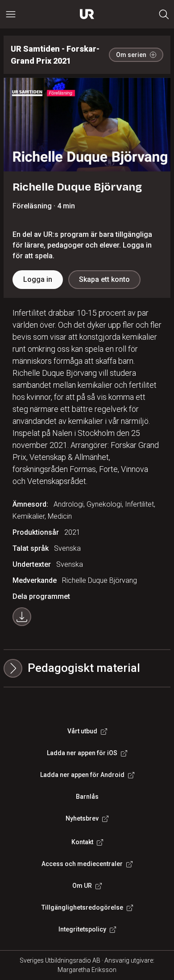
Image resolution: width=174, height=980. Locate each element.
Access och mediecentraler (82, 863)
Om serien (131, 54)
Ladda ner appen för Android (82, 774)
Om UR (82, 885)
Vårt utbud (82, 731)
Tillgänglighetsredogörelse (82, 907)
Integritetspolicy (82, 929)
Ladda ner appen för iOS (82, 752)
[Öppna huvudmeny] (10, 14)
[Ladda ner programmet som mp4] (21, 616)
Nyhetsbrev (82, 818)
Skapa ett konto (104, 279)
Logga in (37, 279)
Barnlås (87, 796)
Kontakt (82, 842)
